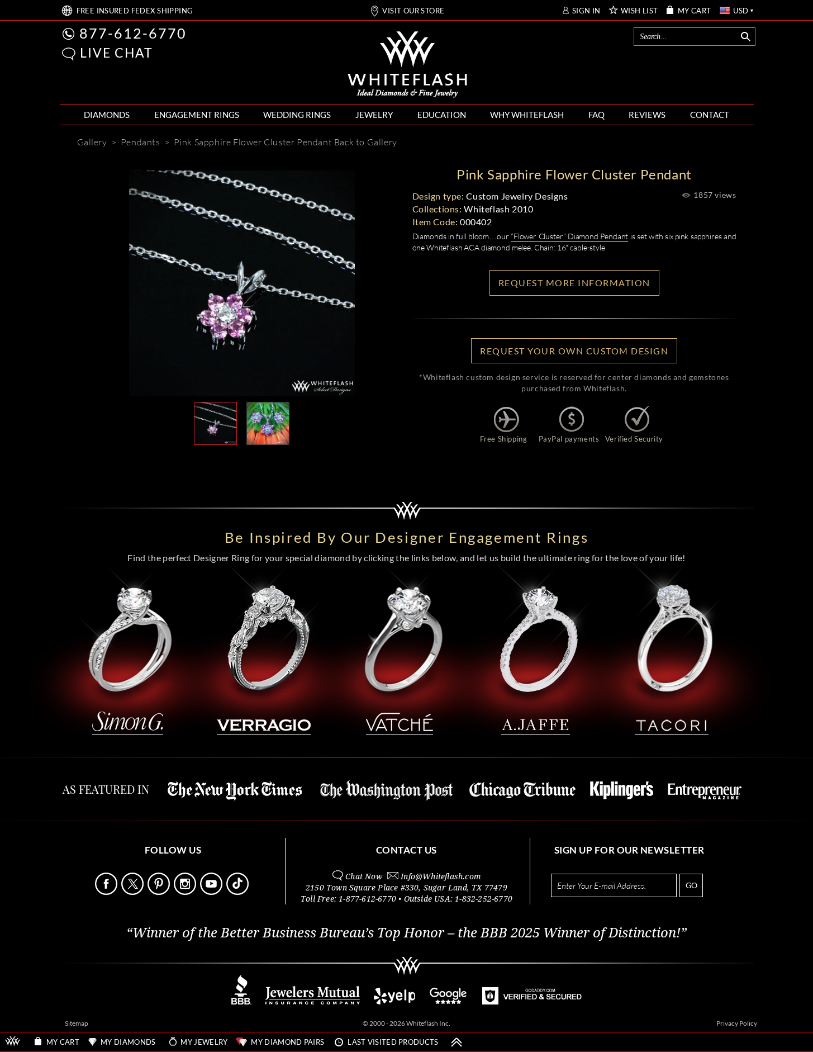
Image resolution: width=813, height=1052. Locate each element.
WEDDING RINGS (297, 115)
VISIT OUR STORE (413, 11)
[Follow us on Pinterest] (160, 892)
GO (691, 885)
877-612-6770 (133, 33)
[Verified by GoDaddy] (532, 1001)
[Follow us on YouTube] (212, 892)
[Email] (191, 462)
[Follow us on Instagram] (186, 892)
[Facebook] (260, 462)
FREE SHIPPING (135, 11)
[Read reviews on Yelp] (394, 1001)
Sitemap (76, 1023)
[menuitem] (107, 115)
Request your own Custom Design (574, 350)
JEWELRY (374, 115)
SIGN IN (586, 11)
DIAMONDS (107, 115)
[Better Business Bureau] (241, 1001)
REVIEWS (647, 115)
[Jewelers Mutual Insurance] (312, 1001)
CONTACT (709, 115)
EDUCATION (441, 115)
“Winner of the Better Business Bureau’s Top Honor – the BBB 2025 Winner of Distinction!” (406, 933)
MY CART (694, 11)
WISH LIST (639, 11)
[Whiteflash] (407, 65)
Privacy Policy (736, 1023)
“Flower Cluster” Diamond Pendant (569, 236)
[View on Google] (448, 1001)
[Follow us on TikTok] (238, 892)
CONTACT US (406, 850)
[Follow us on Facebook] (107, 892)
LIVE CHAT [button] (116, 52)
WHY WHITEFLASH (527, 115)
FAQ (596, 115)
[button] (68, 54)
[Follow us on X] (133, 892)
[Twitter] (293, 462)
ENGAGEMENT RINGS (196, 115)
